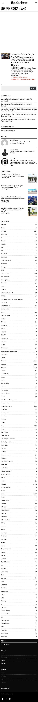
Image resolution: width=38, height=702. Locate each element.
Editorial (3, 335)
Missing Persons (25, 79)
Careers (3, 286)
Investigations (5, 412)
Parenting (3, 513)
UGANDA (3, 607)
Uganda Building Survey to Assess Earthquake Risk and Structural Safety (12, 209)
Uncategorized (5, 620)
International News (6, 406)
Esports (3, 357)
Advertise (3, 676)
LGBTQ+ (3, 448)
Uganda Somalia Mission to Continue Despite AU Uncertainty (12, 175)
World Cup (4, 630)
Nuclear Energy (5, 500)
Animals (3, 244)
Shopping (3, 568)
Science (3, 555)
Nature (3, 490)
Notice (2, 497)
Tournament (4, 591)
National (3, 484)
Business (3, 283)
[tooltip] (4, 143)
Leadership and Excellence (8, 438)
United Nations (5, 623)
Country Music (5, 309)
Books (2, 270)
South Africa (4, 571)
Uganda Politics (5, 614)
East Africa (4, 325)
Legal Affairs (4, 445)
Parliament (4, 516)
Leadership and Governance (8, 442)
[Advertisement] (19, 32)
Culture (3, 322)
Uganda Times (14, 140)
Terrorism (3, 588)
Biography (3, 267)
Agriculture (4, 234)
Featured (3, 361)
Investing (3, 416)
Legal (2, 679)
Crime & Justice (17, 77)
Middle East (4, 468)
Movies (3, 481)
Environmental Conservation (9, 351)
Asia (2, 250)
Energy (3, 344)
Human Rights (5, 393)
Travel (2, 597)
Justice (25, 77)
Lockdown (3, 458)
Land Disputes (15, 79)
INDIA (3, 396)
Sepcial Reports (5, 562)
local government (5, 455)
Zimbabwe (4, 636)
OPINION (3, 503)
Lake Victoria (4, 432)
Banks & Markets (6, 260)
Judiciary (3, 419)
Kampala (3, 426)
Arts (2, 247)
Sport (2, 575)
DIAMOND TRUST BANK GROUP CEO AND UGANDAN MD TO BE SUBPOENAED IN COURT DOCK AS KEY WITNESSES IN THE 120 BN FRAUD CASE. (23, 163)
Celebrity (3, 289)
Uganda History (5, 610)
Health (3, 380)
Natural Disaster (5, 487)
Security (3, 558)
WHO (2, 627)
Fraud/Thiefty (5, 374)
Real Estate (4, 532)
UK (2, 617)
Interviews (4, 409)
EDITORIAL (4, 338)
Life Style (3, 451)
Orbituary (3, 507)
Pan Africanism (5, 510)
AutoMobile (4, 254)
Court (2, 312)
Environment (4, 348)
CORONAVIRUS (5, 306)
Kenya (2, 429)
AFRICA (3, 231)
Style (2, 581)
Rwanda (3, 552)
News (33, 79)
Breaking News (5, 273)
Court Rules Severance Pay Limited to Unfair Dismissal (22, 152)
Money (3, 477)
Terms (2, 673)
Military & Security (6, 471)
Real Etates (4, 536)
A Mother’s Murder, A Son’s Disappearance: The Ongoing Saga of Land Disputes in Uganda (22, 60)
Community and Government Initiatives (12, 299)
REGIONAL (4, 539)
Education (3, 341)
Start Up (3, 578)
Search (3, 85)
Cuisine (3, 318)
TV (2, 604)
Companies (4, 302)
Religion (3, 542)
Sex (2, 565)
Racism (3, 529)
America (3, 241)
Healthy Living (5, 383)
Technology (4, 584)
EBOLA (3, 328)
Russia (3, 546)
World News (4, 633)
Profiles (3, 526)
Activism (3, 224)
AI (1, 237)
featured (3, 364)
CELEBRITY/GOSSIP (7, 292)
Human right (4, 390)
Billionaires (4, 263)
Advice (2, 228)
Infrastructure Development (8, 400)
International (4, 403)
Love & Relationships (6, 461)
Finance (3, 370)
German (3, 377)
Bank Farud (4, 257)
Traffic (2, 594)
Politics (3, 523)
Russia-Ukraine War (6, 549)
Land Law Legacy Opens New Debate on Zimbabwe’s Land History (21, 142)
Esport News (4, 354)
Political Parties (5, 519)
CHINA (3, 296)
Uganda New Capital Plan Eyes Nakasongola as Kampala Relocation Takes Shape (13, 198)
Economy (3, 331)
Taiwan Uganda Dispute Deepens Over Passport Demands (12, 186)
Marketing (4, 464)
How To (3, 387)
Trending (3, 601)
